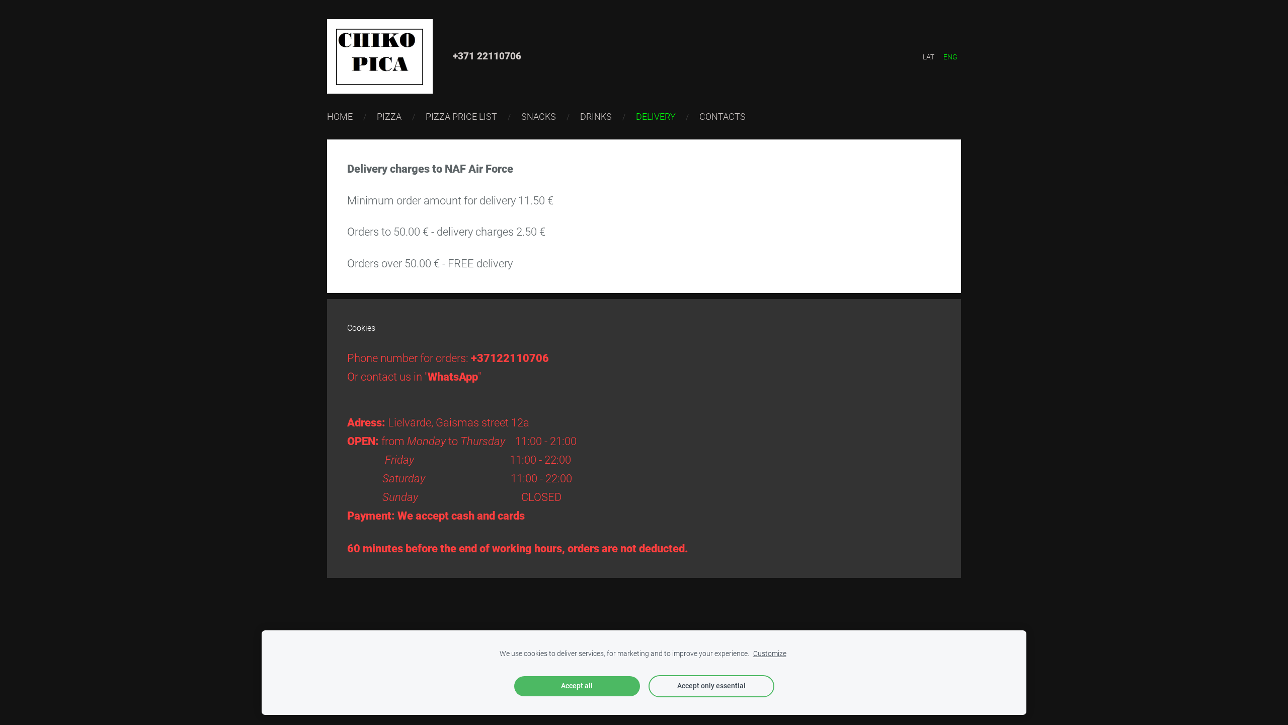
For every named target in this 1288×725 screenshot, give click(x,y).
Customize (769, 653)
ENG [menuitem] (950, 57)
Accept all (577, 686)
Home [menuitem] (340, 116)
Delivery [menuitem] (656, 116)
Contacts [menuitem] (722, 116)
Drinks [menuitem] (596, 116)
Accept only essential (711, 686)
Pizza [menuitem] (389, 116)
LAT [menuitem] (928, 57)
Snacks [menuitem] (538, 116)
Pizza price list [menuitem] (461, 116)
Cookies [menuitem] (361, 328)
